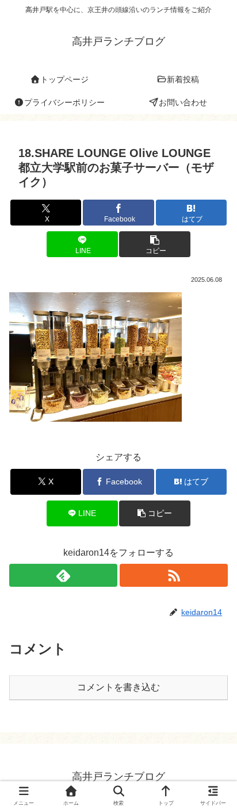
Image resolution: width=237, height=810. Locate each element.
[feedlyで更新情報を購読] (63, 575)
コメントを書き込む (118, 687)
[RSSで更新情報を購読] (174, 575)
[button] (154, 244)
